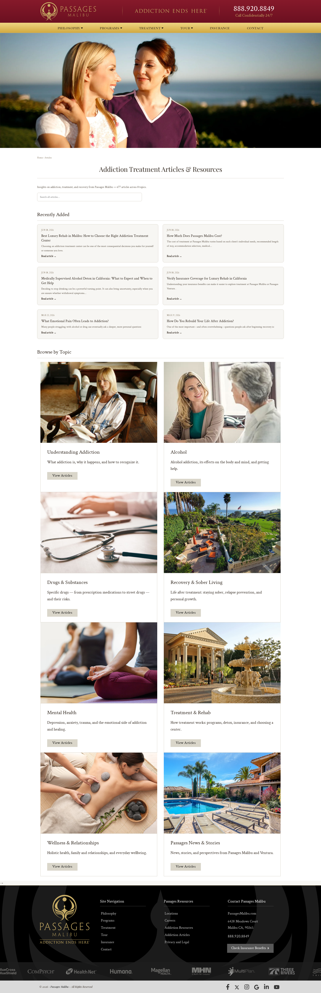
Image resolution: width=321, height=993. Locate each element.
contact (255, 28)
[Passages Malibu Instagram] (246, 987)
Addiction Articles (177, 935)
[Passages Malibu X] (237, 987)
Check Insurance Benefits (249, 948)
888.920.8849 (253, 8)
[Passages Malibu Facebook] (228, 987)
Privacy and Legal (177, 942)
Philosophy (108, 913)
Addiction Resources (179, 927)
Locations (171, 913)
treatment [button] (150, 28)
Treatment (108, 927)
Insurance (107, 942)
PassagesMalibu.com (242, 913)
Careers (170, 920)
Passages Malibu (59, 986)
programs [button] (110, 28)
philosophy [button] (69, 28)
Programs (107, 920)
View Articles (62, 475)
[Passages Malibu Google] (256, 987)
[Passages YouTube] (277, 987)
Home (40, 157)
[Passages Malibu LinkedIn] (266, 987)
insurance (220, 28)
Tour (104, 935)
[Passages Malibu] (77, 11)
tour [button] (185, 28)
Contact (106, 949)
